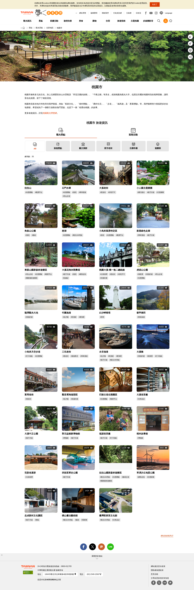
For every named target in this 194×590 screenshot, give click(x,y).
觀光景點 (39, 28)
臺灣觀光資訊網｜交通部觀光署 (27, 13)
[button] (97, 557)
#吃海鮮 (73, 317)
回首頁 (138, 13)
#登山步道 (66, 196)
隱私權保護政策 (157, 570)
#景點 (37, 520)
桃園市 (59, 28)
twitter (92, 546)
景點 (30, 28)
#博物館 (65, 438)
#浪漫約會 (103, 278)
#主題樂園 (160, 192)
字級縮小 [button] (190, 36)
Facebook (146, 13)
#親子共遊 (150, 192)
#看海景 (81, 317)
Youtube (151, 13)
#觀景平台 (38, 192)
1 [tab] (95, 78)
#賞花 (74, 192)
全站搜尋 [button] (159, 21)
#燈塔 (102, 317)
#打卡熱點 (29, 356)
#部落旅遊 (141, 317)
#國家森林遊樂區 (31, 278)
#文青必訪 (141, 399)
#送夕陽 (65, 317)
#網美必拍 (82, 274)
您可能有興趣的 (170, 21)
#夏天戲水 (141, 192)
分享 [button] (190, 56)
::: (76, 13)
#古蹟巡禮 (103, 274)
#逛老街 (103, 192)
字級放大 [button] (190, 43)
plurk (170, 582)
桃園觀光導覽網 (50, 113)
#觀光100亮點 (77, 235)
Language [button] (168, 13)
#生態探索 (150, 477)
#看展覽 (84, 520)
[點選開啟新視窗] (28, 573)
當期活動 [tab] (133, 134)
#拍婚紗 (65, 278)
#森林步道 (125, 477)
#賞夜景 (140, 274)
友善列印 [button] (190, 50)
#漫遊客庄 (74, 356)
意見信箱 (154, 574)
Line (164, 582)
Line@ (161, 13)
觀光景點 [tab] (60, 134)
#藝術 (34, 235)
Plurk (101, 546)
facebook (83, 546)
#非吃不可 (111, 192)
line (110, 546)
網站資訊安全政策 (158, 566)
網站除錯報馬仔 (167, 536)
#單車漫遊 (82, 192)
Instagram (156, 13)
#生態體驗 (29, 192)
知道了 (154, 4)
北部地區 (49, 28)
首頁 (23, 27)
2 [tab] (98, 78)
